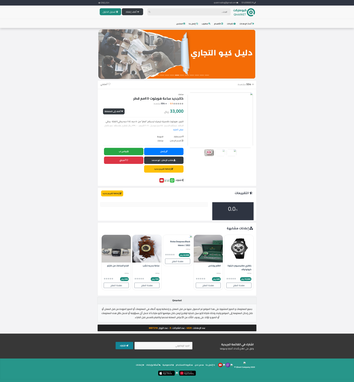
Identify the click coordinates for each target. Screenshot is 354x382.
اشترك (123, 346)
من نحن (198, 365)
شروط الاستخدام (183, 365)
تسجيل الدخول (109, 12)
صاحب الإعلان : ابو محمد (163, 160)
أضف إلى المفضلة (113, 111)
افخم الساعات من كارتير (118, 266)
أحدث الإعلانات (246, 23)
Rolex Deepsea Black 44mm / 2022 (180, 243)
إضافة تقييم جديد (162, 169)
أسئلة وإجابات (152, 365)
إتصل (162, 151)
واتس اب (123, 151)
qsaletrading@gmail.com (225, 3)
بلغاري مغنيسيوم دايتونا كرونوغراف (239, 267)
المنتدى (179, 23)
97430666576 (247, 3)
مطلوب (205, 23)
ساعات (180, 94)
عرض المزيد (178, 129)
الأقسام (217, 23)
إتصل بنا (192, 23)
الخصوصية (167, 365)
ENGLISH (104, 3)
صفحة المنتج (239, 285)
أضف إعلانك (131, 12)
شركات (230, 23)
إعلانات (139, 365)
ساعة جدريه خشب (151, 266)
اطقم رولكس (214, 266)
